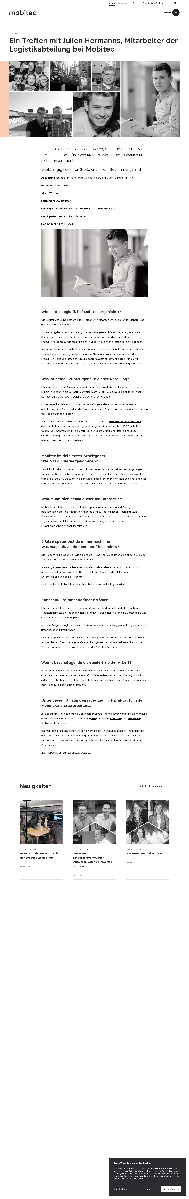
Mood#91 (85, 208)
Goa (82, 216)
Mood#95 (104, 208)
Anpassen (152, 1189)
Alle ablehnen (120, 1189)
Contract (122, 3)
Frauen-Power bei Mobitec (144, 853)
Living (112, 3)
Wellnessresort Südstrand (125, 421)
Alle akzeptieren (171, 1189)
